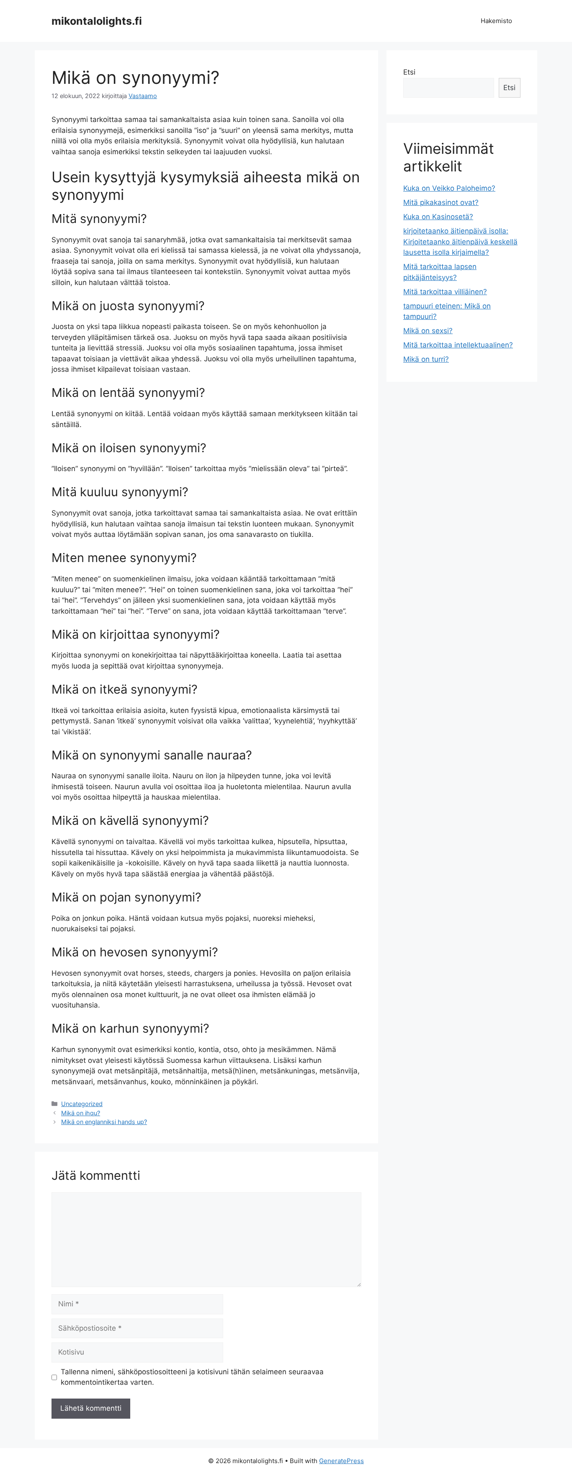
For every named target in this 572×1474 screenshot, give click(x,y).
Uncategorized (82, 1103)
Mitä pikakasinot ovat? (441, 202)
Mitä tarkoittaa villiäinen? (445, 292)
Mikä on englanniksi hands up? (104, 1121)
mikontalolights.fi (97, 21)
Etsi (409, 72)
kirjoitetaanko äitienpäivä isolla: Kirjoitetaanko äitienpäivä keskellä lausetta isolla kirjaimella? (460, 241)
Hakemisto (496, 21)
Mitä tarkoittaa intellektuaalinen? (458, 345)
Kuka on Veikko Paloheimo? (449, 188)
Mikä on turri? (426, 359)
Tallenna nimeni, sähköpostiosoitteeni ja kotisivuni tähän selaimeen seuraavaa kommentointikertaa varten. (192, 1377)
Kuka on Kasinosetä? (438, 216)
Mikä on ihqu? (80, 1113)
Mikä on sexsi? (428, 330)
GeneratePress (341, 1461)
